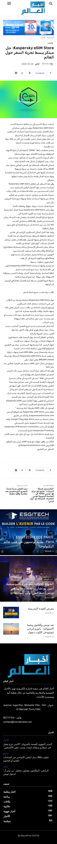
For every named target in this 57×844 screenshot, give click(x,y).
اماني (37, 64)
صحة (5, 766)
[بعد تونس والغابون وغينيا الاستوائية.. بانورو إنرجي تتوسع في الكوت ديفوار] (11, 629)
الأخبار (6, 740)
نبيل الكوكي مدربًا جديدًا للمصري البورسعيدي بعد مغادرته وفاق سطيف (16, 491)
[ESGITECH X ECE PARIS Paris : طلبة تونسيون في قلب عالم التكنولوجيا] (28, 532)
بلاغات (42, 37)
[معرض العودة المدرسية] (11, 612)
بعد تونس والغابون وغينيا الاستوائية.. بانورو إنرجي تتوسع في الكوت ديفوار (40, 628)
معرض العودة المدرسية (41, 608)
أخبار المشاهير (48, 579)
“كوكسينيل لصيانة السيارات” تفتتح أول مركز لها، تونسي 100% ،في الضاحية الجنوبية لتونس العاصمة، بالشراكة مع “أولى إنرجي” (42, 495)
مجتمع (6, 753)
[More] (16, 73)
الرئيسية (50, 37)
